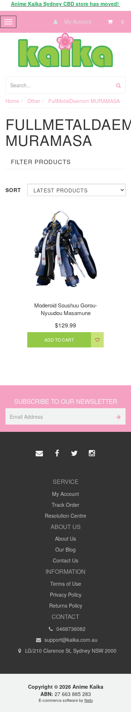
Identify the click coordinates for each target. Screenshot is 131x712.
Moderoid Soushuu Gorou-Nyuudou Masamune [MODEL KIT (65, 312)
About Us (65, 538)
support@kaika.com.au (70, 639)
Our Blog (65, 549)
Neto (88, 700)
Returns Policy (65, 605)
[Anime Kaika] (65, 49)
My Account (77, 21)
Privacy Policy (66, 594)
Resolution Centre (65, 515)
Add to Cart (59, 340)
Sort (13, 190)
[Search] (118, 85)
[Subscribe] (117, 416)
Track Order (65, 504)
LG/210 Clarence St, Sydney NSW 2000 (70, 650)
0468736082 (70, 628)
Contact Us (65, 560)
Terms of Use (65, 583)
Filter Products (41, 162)
